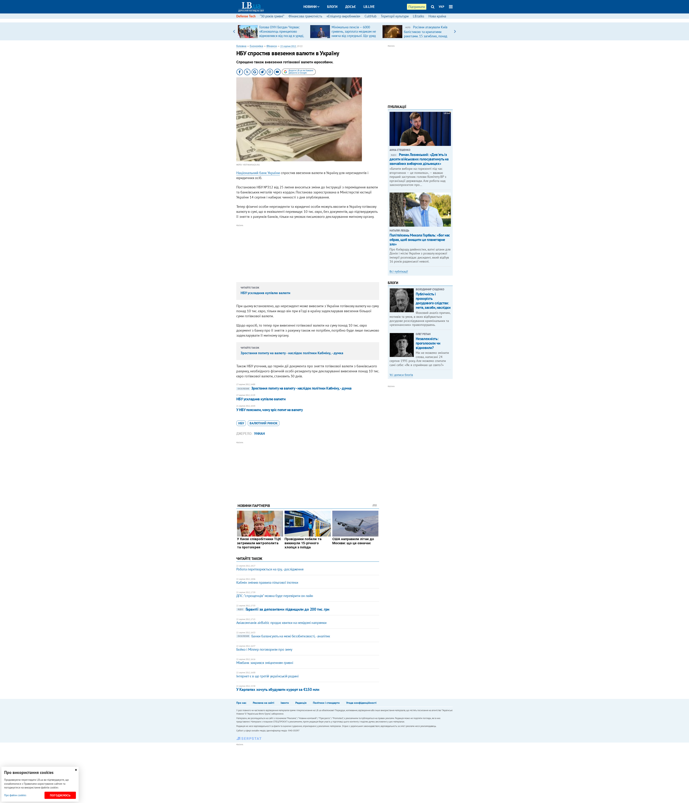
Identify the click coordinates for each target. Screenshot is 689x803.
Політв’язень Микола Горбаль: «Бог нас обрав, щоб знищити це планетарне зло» (420, 240)
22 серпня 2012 (288, 46)
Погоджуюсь (60, 795)
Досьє (350, 6)
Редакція (300, 702)
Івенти (285, 702)
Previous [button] (234, 31)
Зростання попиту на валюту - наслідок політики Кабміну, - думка (292, 353)
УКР (441, 7)
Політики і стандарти (326, 702)
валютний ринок (264, 423)
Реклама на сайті (263, 702)
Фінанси (271, 46)
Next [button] (455, 31)
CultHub (370, 16)
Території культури (395, 16)
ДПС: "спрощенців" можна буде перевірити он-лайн (274, 595)
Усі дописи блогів (401, 375)
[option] (272, 31)
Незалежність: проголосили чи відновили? (428, 343)
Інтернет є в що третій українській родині (267, 676)
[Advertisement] (307, 253)
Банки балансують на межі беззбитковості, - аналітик (284, 636)
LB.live (369, 6)
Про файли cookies (15, 795)
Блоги (332, 6)
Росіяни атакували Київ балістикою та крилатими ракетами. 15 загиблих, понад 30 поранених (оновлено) (425, 34)
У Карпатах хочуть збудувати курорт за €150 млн (277, 689)
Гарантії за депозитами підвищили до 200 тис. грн (283, 609)
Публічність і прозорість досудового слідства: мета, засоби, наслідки (433, 301)
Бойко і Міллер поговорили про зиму (264, 649)
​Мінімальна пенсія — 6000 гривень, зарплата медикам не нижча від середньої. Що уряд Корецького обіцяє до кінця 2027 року (354, 35)
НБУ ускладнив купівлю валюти (265, 293)
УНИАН (259, 433)
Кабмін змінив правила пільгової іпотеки (267, 582)
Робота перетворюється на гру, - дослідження (270, 569)
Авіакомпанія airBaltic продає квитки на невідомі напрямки (281, 622)
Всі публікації (399, 271)
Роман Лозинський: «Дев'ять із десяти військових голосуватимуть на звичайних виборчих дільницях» (419, 159)
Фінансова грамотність (305, 16)
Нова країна (437, 16)
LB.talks (418, 16)
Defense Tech (246, 16)
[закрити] (76, 770)
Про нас (241, 702)
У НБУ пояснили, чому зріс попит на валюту (269, 409)
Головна (241, 46)
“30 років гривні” (272, 16)
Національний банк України (258, 172)
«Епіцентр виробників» (343, 16)
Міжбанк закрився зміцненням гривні (264, 662)
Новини (310, 6)
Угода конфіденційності (361, 702)
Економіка (256, 46)
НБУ (241, 423)
